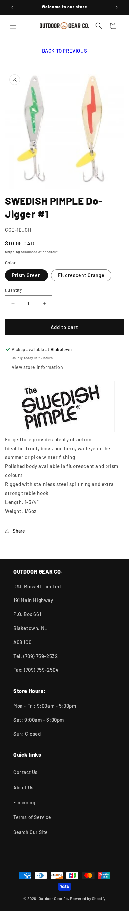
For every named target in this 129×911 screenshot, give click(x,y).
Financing (24, 802)
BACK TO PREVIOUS (64, 51)
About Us (23, 787)
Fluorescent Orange (81, 275)
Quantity (13, 290)
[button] (13, 25)
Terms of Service (32, 817)
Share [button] (19, 531)
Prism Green (26, 275)
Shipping (12, 252)
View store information (37, 367)
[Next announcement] (116, 7)
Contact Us (25, 772)
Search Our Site (30, 832)
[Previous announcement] (12, 7)
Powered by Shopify (88, 898)
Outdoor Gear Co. (54, 898)
